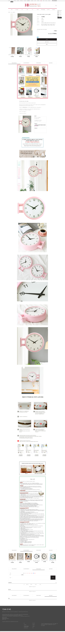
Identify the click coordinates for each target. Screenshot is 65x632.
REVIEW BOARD (38, 550)
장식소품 (17, 9)
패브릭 (38, 9)
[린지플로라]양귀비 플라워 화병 (36, 55)
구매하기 (47, 39)
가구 (32, 9)
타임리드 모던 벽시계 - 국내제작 (20, 561)
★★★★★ (35, 573)
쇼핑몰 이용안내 (26, 627)
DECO (46, 0)
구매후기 (60, 11)
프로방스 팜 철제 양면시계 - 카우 (12, 561)
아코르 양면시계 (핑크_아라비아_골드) (28, 55)
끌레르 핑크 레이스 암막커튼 (12, 55)
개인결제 (60, 14)
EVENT (49, 0)
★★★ (29, 573)
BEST (35, 0)
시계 (22, 9)
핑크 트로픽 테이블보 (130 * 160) (20, 55)
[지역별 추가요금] (52, 25)
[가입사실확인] (43, 625)
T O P (59, 17)
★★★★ (32, 573)
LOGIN (9, 0)
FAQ (33, 627)
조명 (27, 9)
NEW (43, 0)
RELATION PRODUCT (26, 550)
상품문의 (33, 624)
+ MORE (56, 582)
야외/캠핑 (53, 9)
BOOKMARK (55, 0)
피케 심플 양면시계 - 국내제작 (52, 561)
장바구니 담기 (47, 41)
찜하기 (47, 44)
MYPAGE (21, 0)
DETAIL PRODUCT (14, 550)
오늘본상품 (59, 16)
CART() (15, 0)
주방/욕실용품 (43, 9)
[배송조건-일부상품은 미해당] (45, 25)
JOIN (12, 0)
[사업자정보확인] (11, 615)
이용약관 (25, 624)
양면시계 (14, 12)
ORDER (18, 0)
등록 (53, 577)
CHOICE (38, 0)
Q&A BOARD (50, 550)
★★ (27, 573)
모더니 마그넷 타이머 (28, 560)
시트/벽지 (48, 9)
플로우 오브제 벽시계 (44, 560)
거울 (11, 9)
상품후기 (33, 626)
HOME (9, 12)
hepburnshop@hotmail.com (26, 616)
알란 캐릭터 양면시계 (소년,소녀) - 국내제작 (36, 561)
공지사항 (25, 0)
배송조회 (60, 12)
